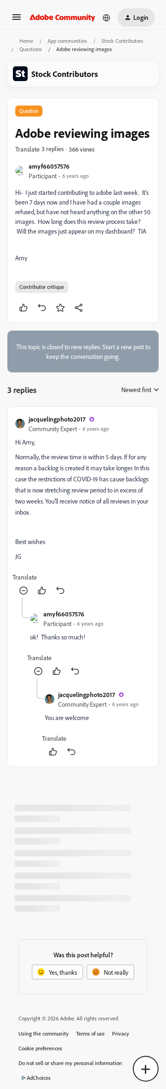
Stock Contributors (122, 40)
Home (26, 40)
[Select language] (106, 17)
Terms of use (90, 1033)
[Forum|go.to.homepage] (62, 17)
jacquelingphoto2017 (57, 419)
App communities (67, 40)
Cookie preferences (40, 1048)
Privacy (120, 1033)
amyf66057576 (49, 166)
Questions (30, 49)
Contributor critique (41, 286)
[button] (16, 20)
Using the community (43, 1033)
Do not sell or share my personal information (70, 1063)
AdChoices (39, 1077)
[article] (83, 506)
